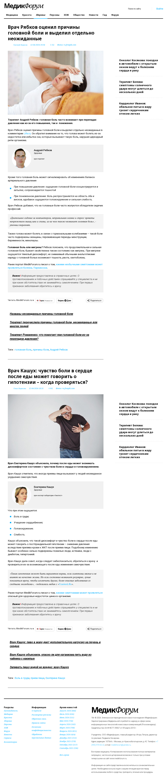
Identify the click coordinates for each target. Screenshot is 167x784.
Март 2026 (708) (67, 727)
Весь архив (64, 755)
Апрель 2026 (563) (68, 724)
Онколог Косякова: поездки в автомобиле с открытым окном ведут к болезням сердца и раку (138, 65)
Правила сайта (39, 723)
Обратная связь (39, 719)
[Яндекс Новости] (44, 300)
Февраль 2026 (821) (68, 731)
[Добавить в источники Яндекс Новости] (35, 743)
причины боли (41, 349)
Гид (105, 14)
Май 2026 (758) (66, 721)
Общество (79, 14)
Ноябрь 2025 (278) (68, 741)
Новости (93, 14)
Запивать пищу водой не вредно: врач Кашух (39, 667)
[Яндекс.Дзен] (64, 300)
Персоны (54, 14)
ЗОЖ (66, 14)
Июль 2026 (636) (67, 714)
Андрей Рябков (59, 349)
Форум (115, 14)
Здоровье (40, 14)
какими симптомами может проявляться (79, 592)
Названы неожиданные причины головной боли (41, 313)
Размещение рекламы (41, 715)
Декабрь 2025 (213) (68, 738)
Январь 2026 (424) (67, 734)
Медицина (12, 14)
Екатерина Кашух (55, 678)
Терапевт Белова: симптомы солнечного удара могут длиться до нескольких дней (136, 87)
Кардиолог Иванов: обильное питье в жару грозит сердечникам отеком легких (135, 108)
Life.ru (27, 133)
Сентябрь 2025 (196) (69, 748)
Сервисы (7, 738)
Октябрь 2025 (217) (68, 744)
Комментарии (10, 742)
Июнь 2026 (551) (67, 717)
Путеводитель (11, 710)
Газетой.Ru (65, 584)
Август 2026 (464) (68, 710)
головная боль (23, 349)
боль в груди (22, 678)
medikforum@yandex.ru (121, 745)
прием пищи (37, 678)
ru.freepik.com (70, 45)
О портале (36, 710)
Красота (26, 14)
